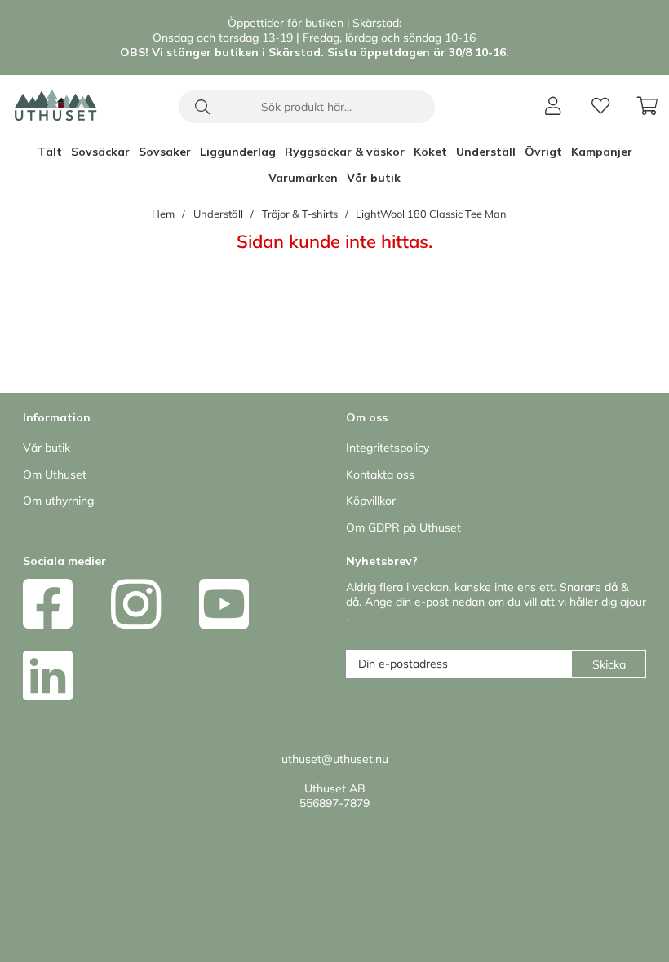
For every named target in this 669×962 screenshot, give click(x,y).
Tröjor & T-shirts (300, 213)
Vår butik (374, 177)
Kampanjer (601, 151)
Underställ (486, 151)
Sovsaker (165, 151)
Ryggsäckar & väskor (345, 151)
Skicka (609, 664)
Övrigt (543, 151)
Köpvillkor (371, 500)
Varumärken (303, 177)
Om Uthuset (54, 474)
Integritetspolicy (387, 447)
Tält (50, 151)
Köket (430, 151)
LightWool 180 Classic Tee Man (431, 213)
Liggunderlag (238, 151)
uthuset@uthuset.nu (334, 759)
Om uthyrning (58, 500)
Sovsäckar (100, 151)
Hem (163, 213)
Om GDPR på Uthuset (403, 527)
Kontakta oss (380, 474)
